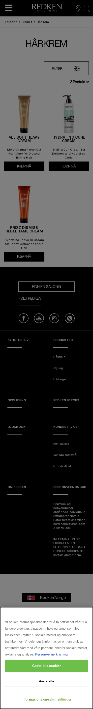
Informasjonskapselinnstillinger (46, 699)
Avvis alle (46, 681)
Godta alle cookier (46, 666)
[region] (46, 658)
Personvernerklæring (51, 654)
